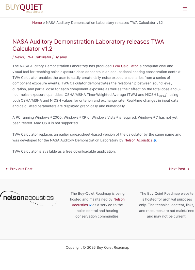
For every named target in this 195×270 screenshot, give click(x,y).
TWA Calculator (38, 57)
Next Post (179, 169)
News (19, 57)
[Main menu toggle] (185, 9)
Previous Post (19, 169)
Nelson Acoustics (138, 140)
